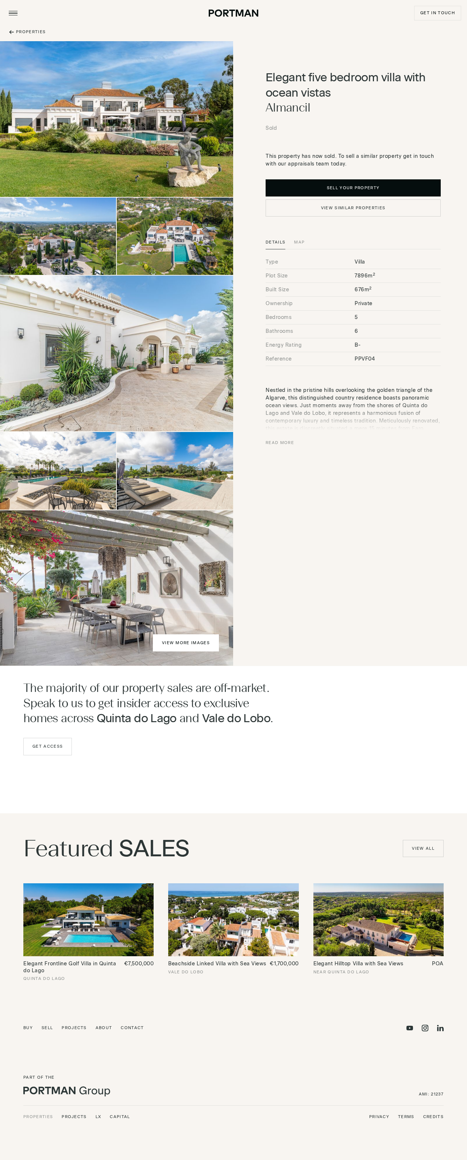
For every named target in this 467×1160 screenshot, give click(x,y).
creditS (433, 1116)
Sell (47, 1027)
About (104, 1027)
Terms (406, 1116)
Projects (74, 1027)
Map (299, 242)
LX (98, 1116)
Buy (28, 1027)
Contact (132, 1027)
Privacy (379, 1116)
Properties (38, 1116)
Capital (120, 1116)
